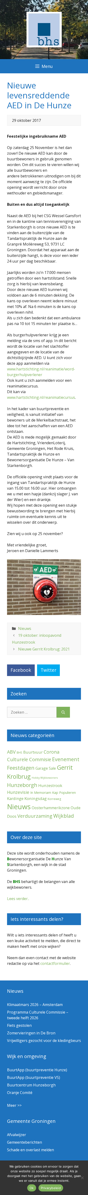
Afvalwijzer (16, 1134)
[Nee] (82, 1177)
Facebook (21, 670)
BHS (19, 753)
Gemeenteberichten (24, 1142)
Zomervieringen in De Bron (31, 1033)
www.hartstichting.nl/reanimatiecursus (41, 397)
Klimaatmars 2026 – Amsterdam (35, 1004)
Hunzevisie (18, 792)
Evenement (65, 759)
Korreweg (54, 799)
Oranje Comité (19, 1092)
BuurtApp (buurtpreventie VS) (33, 1077)
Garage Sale (45, 768)
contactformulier (55, 963)
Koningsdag (35, 798)
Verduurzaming (34, 816)
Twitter (48, 670)
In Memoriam (40, 792)
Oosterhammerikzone (51, 807)
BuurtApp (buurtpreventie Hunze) (37, 1069)
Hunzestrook (50, 785)
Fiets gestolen (19, 1025)
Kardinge (15, 798)
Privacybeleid (51, 1188)
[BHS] (44, 45)
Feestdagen (20, 767)
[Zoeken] (63, 712)
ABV (11, 752)
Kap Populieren (64, 792)
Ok (32, 1188)
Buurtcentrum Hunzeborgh (31, 1085)
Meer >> (14, 1105)
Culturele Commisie (29, 759)
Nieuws (24, 628)
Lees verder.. (18, 898)
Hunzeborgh (22, 784)
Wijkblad (63, 815)
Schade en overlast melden (30, 1149)
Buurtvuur (33, 752)
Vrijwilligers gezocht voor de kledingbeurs (44, 1040)
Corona (51, 752)
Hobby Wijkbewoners (45, 777)
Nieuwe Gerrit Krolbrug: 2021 (44, 649)
